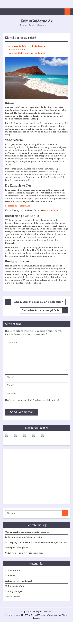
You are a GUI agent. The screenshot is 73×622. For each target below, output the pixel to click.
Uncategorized (12, 596)
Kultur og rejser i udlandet (31, 53)
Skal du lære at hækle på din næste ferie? (38, 301)
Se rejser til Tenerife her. (17, 205)
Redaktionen (38, 46)
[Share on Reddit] (27, 438)
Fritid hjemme (12, 570)
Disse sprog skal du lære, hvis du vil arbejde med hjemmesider (36, 542)
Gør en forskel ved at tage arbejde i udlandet (27, 532)
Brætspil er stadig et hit (16, 547)
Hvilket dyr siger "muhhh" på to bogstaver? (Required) (32, 400)
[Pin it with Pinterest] (36, 438)
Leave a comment (16, 49)
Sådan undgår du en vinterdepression (23, 537)
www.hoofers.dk (51, 210)
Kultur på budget (13, 591)
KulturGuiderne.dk (36, 21)
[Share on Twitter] (18, 438)
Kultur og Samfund (14, 586)
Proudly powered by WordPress (20, 615)
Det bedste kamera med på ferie (40, 310)
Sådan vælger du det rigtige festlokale (24, 553)
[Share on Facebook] (9, 438)
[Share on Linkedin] (45, 438)
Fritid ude (12, 53)
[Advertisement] (36, 475)
